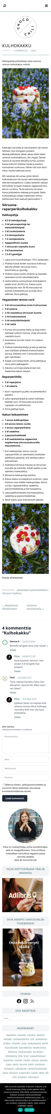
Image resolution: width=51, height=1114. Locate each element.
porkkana (40, 1064)
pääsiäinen (21, 1068)
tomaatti (22, 1076)
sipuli (5, 1072)
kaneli (45, 1043)
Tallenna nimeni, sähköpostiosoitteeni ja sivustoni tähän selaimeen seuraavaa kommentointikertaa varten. (24, 788)
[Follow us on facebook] (19, 1001)
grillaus (7, 1043)
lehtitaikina (11, 1055)
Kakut (34, 50)
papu (9, 1064)
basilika (40, 1034)
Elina (17, 656)
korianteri (38, 1051)
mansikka (8, 1060)
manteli (18, 1060)
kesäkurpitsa (39, 1047)
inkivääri (16, 1043)
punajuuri (9, 1068)
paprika (44, 1060)
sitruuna (6, 593)
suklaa (34, 1072)
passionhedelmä (38, 589)
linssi (26, 1055)
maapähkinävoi (38, 1055)
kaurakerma (25, 1047)
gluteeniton (41, 1038)
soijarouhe (24, 1072)
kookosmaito (25, 1051)
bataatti (8, 1038)
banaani (31, 1034)
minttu (26, 1060)
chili (32, 1038)
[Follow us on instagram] (25, 1001)
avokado (21, 1034)
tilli (47, 1072)
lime (20, 1055)
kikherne (12, 1051)
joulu (24, 1043)
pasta (15, 1064)
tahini (41, 1072)
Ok (20, 1110)
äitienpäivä (22, 589)
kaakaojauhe (34, 1043)
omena (35, 1060)
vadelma (17, 593)
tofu (14, 1076)
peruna (23, 1064)
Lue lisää (29, 1110)
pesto (31, 1064)
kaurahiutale (11, 1047)
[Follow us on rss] (32, 1001)
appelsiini (11, 1034)
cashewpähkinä (21, 1038)
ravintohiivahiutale (37, 1068)
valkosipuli (33, 1076)
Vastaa (13, 650)
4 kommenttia (21, 50)
